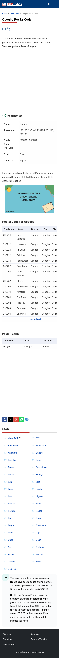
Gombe (39, 489)
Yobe (38, 561)
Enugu (11, 489)
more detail (35, 319)
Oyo (10, 547)
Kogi (10, 518)
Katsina (11, 511)
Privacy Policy (9, 644)
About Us (7, 634)
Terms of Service (39, 639)
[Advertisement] (29, 80)
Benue (39, 460)
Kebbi (39, 511)
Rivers (11, 554)
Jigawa (39, 496)
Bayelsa (12, 460)
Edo (10, 482)
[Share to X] (10, 419)
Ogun (38, 532)
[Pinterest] (16, 419)
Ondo (10, 540)
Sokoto (39, 554)
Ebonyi (39, 474)
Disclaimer (8, 639)
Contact (35, 634)
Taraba (11, 561)
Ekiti (38, 482)
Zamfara (12, 569)
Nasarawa (41, 525)
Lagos (11, 525)
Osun (38, 540)
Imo (10, 496)
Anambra (12, 452)
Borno (11, 467)
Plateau (40, 547)
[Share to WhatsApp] (21, 419)
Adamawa (13, 445)
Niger (10, 532)
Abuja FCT (13, 438)
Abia (38, 437)
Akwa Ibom (41, 445)
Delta (11, 474)
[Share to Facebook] (4, 419)
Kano (38, 503)
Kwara (39, 518)
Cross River (41, 467)
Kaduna (11, 503)
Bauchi (39, 452)
